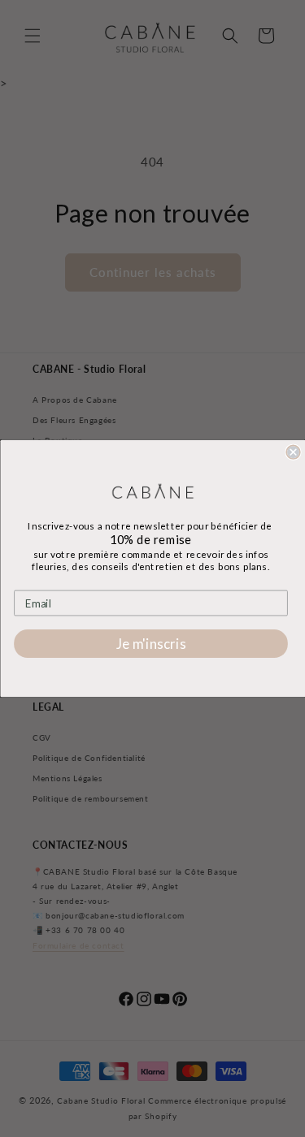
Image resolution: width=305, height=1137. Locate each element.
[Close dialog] (293, 452)
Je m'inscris (150, 644)
